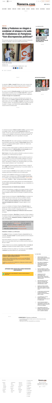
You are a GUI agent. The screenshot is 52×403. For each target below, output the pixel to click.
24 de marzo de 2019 (22, 228)
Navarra (9, 8)
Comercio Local (20, 258)
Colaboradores (13, 382)
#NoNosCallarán (11, 226)
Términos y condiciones (31, 317)
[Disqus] (34, 336)
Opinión (18, 8)
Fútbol (12, 389)
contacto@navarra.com (10, 263)
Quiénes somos (30, 380)
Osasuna (23, 8)
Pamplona (14, 8)
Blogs (12, 383)
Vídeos (20, 392)
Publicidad (29, 383)
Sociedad (4, 387)
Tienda (29, 396)
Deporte (28, 8)
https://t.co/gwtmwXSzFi (20, 226)
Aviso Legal (29, 390)
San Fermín (4, 8)
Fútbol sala (20, 383)
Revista (37, 8)
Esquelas (48, 8)
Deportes (12, 388)
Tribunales (4, 386)
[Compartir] (13, 67)
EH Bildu (5, 70)
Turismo (29, 394)
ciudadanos (9, 70)
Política (4, 383)
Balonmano (20, 382)
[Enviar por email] (20, 67)
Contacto (29, 382)
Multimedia (42, 8)
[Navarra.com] (26, 4)
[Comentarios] (22, 67)
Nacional (33, 8)
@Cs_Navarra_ (17, 223)
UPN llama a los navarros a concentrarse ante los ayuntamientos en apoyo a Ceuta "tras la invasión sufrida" (43, 264)
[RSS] (45, 382)
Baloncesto (12, 390)
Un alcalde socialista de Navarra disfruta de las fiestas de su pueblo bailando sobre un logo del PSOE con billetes (42, 39)
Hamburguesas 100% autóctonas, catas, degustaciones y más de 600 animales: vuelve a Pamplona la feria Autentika (44, 276)
